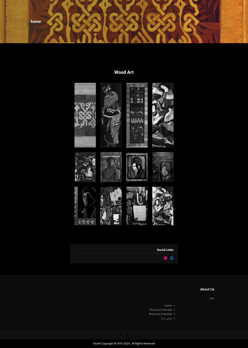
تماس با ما (166, 318)
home (168, 305)
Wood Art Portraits (161, 310)
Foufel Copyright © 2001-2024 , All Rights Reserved (124, 343)
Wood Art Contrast (160, 314)
